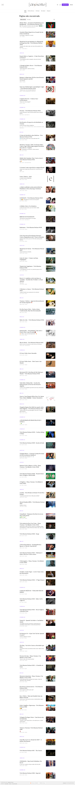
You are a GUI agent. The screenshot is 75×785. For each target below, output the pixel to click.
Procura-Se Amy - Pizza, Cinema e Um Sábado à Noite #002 (30, 656)
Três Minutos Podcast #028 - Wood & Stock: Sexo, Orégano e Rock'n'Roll (32, 474)
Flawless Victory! (23, 505)
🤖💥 (21, 161)
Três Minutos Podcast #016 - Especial (30, 773)
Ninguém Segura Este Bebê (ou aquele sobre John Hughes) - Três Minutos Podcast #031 (32, 407)
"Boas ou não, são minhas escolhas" (27, 659)
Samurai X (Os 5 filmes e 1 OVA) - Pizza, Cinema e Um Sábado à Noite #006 (30, 466)
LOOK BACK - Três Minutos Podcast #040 (31, 198)
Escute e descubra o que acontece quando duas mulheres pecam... (31, 113)
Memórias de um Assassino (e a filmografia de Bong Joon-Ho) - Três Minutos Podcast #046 (31, 43)
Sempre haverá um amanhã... (26, 251)
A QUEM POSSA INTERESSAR (25, 178)
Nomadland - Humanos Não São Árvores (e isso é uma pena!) (31, 514)
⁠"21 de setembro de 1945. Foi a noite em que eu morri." (31, 269)
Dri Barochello (28, 91)
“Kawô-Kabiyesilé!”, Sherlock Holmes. (27, 68)
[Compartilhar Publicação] (60, 5)
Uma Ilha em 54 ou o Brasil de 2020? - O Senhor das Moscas (31, 740)
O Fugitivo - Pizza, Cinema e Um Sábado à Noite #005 (31, 482)
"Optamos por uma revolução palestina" (28, 89)
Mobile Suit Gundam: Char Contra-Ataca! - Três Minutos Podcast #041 (31, 158)
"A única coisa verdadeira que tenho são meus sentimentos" (32, 387)
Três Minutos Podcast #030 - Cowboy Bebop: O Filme (32, 432)
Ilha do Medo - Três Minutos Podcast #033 (31, 342)
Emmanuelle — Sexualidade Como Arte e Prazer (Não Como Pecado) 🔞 (31, 331)
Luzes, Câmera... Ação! (26, 176)
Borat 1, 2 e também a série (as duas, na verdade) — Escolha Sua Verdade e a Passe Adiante (31, 280)
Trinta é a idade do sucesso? (25, 636)
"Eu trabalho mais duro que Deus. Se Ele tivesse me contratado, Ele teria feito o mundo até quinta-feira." (30, 624)
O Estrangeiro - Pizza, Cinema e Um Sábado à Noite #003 (32, 561)
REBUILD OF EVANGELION (27, 216)
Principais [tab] (29, 19)
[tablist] (25, 19)
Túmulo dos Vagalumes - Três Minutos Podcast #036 (30, 267)
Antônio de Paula (30, 126)
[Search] (57, 5)
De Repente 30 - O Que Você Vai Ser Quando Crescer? (32, 634)
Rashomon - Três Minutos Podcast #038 (31, 227)
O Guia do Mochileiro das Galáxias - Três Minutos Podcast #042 (31, 136)
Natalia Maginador (37, 126)
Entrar (71, 4)
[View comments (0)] (28, 29)
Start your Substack (34, 782)
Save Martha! (22, 80)
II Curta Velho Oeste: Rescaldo (28, 353)
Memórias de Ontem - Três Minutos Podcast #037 (32, 249)
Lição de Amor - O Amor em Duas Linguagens (29, 258)
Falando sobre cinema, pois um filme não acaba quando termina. (31, 239)
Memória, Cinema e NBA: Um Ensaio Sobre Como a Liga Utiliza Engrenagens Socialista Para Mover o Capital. (32, 146)
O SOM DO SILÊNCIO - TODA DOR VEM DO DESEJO (31, 591)
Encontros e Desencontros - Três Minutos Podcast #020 (31, 687)
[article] (37, 26)
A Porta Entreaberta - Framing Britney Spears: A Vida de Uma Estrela (30, 545)
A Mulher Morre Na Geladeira (28, 206)
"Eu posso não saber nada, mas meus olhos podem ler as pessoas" (31, 47)
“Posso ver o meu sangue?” (25, 101)
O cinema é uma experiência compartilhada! (32, 167)
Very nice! (22, 282)
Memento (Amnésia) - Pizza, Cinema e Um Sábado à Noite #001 (31, 676)
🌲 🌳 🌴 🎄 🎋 (23, 517)
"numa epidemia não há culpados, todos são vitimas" (30, 59)
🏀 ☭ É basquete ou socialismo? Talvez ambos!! (29, 149)
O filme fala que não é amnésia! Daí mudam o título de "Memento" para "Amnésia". (31, 680)
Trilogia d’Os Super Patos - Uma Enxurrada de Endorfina (32, 718)
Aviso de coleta (14, 783)
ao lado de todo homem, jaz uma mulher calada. (29, 207)
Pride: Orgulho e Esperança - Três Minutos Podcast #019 (32, 706)
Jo (26, 48)
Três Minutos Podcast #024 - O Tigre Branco (32, 580)
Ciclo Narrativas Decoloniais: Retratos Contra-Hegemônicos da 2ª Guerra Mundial (32, 236)
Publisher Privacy (10, 782)
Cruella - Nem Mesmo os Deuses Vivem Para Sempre (32, 493)
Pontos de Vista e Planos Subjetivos (27, 125)
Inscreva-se (65, 4)
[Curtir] (20, 29)
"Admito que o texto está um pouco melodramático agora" (31, 699)
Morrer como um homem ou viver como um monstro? (31, 344)
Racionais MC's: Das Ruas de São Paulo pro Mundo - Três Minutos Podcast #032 (31, 372)
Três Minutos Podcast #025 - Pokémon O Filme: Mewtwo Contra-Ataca (31, 553)
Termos (10, 783)
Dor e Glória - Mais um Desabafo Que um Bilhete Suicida (31, 696)
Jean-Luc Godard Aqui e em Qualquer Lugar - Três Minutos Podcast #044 (32, 87)
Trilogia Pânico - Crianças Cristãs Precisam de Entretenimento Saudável (32, 454)
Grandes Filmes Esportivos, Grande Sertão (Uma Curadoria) (31, 32)
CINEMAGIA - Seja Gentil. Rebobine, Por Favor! (31, 762)
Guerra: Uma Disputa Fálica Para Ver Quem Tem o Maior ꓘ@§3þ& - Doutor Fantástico (32, 397)
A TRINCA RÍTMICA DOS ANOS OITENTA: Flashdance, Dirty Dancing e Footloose (31, 188)
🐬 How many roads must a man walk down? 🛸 (29, 138)
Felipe (34, 91)
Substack (64, 782)
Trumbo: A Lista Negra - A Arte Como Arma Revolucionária (32, 572)
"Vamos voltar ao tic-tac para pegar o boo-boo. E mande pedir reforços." (31, 411)
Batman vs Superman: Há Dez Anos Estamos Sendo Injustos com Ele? (32, 78)
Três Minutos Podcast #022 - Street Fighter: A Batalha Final (32, 610)
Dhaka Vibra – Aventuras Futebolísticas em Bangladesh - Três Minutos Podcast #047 (32, 23)
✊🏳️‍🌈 (21, 708)
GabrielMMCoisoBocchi (31, 27)
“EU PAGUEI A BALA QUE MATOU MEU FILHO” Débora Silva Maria (32, 649)
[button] (25, 10)
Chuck (24, 27)
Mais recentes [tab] (23, 19)
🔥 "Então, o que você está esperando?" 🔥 (28, 333)
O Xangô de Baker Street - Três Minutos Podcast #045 (31, 66)
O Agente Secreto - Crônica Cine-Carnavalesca (29, 99)
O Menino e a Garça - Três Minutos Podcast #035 (32, 289)
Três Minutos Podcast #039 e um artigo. (28, 218)
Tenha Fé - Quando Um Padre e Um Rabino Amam (31, 621)
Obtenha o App (42, 782)
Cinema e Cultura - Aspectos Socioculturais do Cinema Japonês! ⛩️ (32, 301)
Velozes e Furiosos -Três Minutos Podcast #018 (31, 728)
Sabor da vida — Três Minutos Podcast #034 (32, 320)
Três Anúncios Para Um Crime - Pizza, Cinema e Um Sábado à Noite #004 (30, 524)
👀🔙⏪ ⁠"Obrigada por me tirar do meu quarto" (29, 199)
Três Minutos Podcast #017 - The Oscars (31, 750)
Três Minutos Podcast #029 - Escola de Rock (32, 443)
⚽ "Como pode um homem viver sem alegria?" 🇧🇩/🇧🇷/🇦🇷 (31, 25)
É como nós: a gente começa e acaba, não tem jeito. (30, 764)
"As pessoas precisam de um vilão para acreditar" (30, 495)
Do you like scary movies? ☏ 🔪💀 (27, 456)
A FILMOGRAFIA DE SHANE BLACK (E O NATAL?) (30, 421)
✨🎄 (21, 423)
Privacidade (6, 783)
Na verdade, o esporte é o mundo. (26, 35)
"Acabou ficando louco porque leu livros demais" (29, 292)
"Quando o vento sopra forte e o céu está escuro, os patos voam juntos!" (31, 721)
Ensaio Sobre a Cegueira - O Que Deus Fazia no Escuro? (32, 56)
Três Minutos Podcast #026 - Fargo (29, 534)
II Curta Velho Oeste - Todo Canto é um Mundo (30, 362)
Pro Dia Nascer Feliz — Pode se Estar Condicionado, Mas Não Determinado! (30, 310)
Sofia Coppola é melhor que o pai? (27, 689)
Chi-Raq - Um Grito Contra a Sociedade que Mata (32, 646)
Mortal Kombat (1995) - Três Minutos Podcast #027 (32, 502)
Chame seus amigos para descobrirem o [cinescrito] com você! (31, 170)
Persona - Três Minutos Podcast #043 (30, 110)
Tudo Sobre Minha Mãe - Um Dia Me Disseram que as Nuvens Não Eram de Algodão (30, 384)
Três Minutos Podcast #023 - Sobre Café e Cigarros (31, 599)
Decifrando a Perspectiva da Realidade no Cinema (31, 123)
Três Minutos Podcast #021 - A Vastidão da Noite (31, 666)
